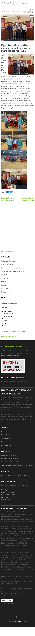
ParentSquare (5, 490)
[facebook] (16, 617)
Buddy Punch (5, 275)
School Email (5, 278)
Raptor (3, 282)
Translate (12, 603)
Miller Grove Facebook (8, 492)
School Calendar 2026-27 (8, 455)
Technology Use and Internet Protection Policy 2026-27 (17, 465)
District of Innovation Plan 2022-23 (13, 475)
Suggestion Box (21, 3)
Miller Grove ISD (22, 621)
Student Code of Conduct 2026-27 (11, 462)
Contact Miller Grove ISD (11, 346)
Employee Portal (6, 445)
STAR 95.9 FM (5, 499)
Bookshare (4, 285)
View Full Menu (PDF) (8, 337)
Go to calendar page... (8, 251)
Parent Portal (5, 442)
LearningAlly (5, 288)
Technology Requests (8, 261)
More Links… (5, 292)
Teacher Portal (5, 435)
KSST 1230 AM (5, 497)
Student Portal (5, 438)
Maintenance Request (8, 264)
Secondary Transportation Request (12, 271)
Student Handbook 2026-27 (9, 458)
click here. (15, 384)
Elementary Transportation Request (12, 268)
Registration (4, 431)
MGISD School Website (8, 494)
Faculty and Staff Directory (10, 356)
